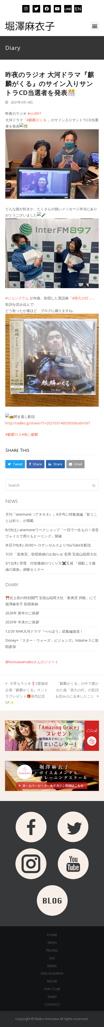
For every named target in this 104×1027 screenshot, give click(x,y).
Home (52, 935)
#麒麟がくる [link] (36, 120)
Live (52, 958)
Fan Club (52, 989)
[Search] (52, 485)
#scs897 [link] (34, 113)
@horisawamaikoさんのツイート (31, 661)
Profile (52, 950)
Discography (52, 973)
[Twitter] (36, 9)
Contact (52, 1004)
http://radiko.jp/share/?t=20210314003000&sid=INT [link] (47, 423)
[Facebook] (47, 9)
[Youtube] (57, 9)
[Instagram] (26, 9)
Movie (52, 981)
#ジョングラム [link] (17, 298)
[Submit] (93, 485)
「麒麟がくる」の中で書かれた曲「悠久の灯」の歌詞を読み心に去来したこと (77, 689)
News (52, 943)
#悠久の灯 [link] (80, 298)
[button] (95, 26)
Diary (52, 997)
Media (52, 966)
